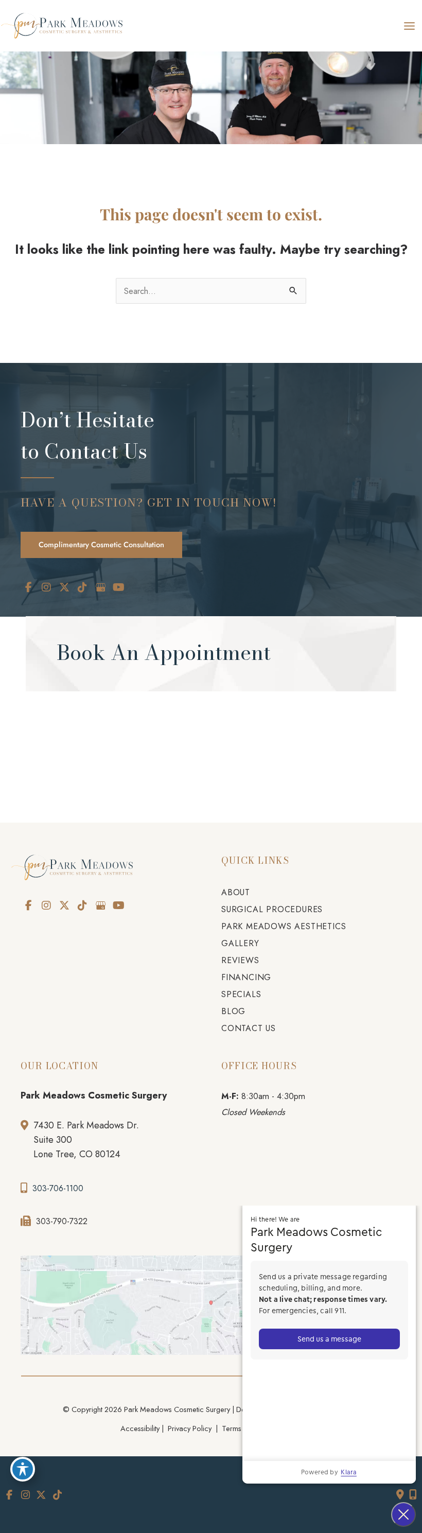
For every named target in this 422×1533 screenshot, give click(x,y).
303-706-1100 (57, 1188)
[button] (101, 544)
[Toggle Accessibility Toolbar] (22, 1469)
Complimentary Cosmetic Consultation (101, 544)
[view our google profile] (100, 587)
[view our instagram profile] (46, 587)
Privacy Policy (190, 1428)
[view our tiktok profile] (82, 587)
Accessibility (140, 1428)
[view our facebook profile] (28, 587)
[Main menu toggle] (409, 26)
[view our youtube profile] (118, 587)
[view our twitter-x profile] (64, 587)
